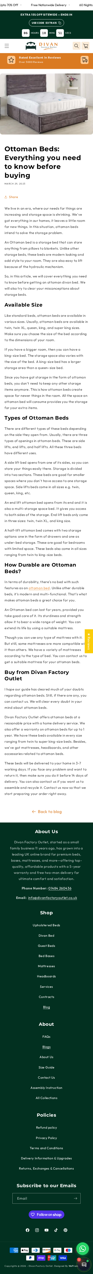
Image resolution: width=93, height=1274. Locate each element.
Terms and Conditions (46, 1148)
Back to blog (50, 811)
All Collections (47, 1098)
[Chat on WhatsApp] (82, 1248)
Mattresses (46, 966)
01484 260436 (59, 888)
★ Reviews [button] (89, 641)
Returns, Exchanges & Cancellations (46, 1168)
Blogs (46, 1047)
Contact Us (46, 1077)
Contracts (46, 997)
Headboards (46, 976)
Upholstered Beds (46, 925)
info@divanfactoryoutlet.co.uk (52, 898)
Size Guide (47, 1067)
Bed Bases (46, 956)
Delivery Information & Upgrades (46, 1158)
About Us (46, 1057)
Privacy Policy (46, 1138)
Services (46, 987)
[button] (7, 46)
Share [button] (13, 197)
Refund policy (46, 1127)
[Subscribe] (75, 1198)
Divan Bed (46, 936)
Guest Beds (46, 946)
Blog (46, 1007)
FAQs (46, 1037)
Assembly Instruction (46, 1088)
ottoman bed (39, 588)
